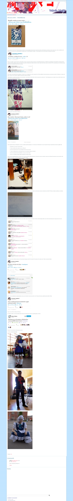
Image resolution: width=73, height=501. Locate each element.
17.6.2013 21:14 (14, 461)
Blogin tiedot (16, 0)
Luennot (31, 0)
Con (11, 454)
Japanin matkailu (23, 0)
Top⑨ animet (43, 0)
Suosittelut (36, 0)
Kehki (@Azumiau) (15, 460)
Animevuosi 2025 (10, 499)
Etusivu (10, 0)
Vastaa (11, 465)
